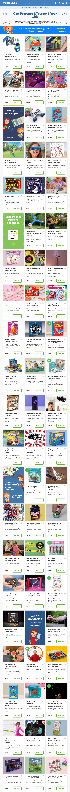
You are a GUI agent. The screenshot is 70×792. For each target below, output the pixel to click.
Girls (30, 2)
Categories (40, 2)
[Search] (59, 3)
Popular (46, 2)
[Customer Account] (63, 3)
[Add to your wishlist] (21, 54)
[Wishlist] (55, 3)
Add (17, 66)
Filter (5, 22)
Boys (25, 2)
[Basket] (66, 3)
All (34, 2)
